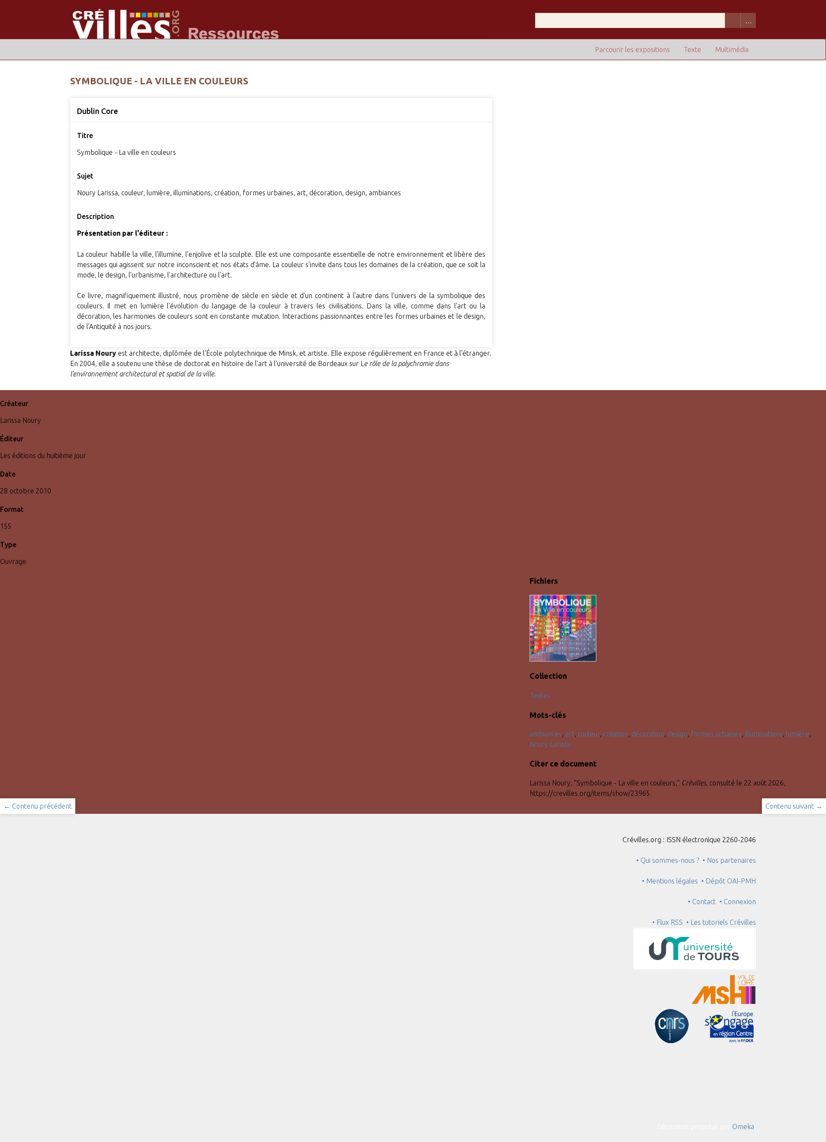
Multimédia (732, 49)
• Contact (703, 901)
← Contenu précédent (37, 806)
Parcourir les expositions (632, 49)
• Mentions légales (670, 881)
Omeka (743, 1126)
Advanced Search (748, 20)
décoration (648, 734)
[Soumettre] (732, 20)
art (569, 734)
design (677, 734)
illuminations (764, 734)
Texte (692, 49)
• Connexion (737, 901)
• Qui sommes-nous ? (667, 860)
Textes (540, 695)
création (615, 734)
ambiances (546, 734)
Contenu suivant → (794, 806)
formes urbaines (716, 734)
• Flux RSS (667, 922)
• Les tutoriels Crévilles (721, 922)
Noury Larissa (550, 744)
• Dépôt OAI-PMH (728, 881)
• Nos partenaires (729, 860)
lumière (797, 734)
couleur (589, 734)
